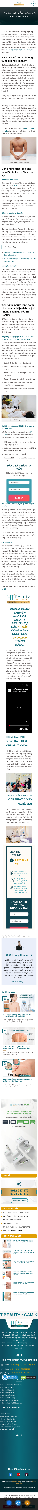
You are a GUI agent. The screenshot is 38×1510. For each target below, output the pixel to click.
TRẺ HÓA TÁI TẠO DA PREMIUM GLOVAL (16, 1213)
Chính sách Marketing (7, 1398)
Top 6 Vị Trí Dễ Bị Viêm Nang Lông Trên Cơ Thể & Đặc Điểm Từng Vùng (18, 1080)
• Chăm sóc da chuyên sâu (10, 1427)
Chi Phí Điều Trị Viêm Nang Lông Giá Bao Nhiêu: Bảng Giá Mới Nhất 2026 (17, 1015)
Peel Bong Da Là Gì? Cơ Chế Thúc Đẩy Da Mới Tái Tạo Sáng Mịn (23, 1283)
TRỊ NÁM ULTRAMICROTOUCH (12, 1220)
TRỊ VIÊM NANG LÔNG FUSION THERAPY (16, 1216)
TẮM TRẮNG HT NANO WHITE (12, 1230)
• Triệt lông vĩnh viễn (7, 1429)
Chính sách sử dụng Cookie (9, 1400)
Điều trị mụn (5, 1414)
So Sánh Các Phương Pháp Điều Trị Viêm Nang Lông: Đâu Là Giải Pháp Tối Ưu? (17, 1047)
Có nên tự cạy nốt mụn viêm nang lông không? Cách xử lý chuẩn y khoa (23, 1293)
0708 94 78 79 (25, 1369)
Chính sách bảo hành (7, 1395)
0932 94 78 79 (15, 1369)
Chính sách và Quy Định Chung (10, 1385)
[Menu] (33, 4)
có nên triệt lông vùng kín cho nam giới (19, 50)
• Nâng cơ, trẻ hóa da (8, 1421)
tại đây (4, 589)
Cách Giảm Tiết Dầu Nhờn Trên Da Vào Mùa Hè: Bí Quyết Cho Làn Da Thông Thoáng (23, 1273)
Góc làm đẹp (16, 11)
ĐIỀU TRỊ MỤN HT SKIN (10, 1223)
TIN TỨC (23, 11)
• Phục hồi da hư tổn (7, 1419)
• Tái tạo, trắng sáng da (8, 1424)
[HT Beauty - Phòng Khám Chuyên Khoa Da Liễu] (19, 3)
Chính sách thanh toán (7, 1392)
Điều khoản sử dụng (7, 1387)
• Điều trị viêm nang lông (9, 1416)
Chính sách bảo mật (7, 1390)
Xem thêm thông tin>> (19, 982)
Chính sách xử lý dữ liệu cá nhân (11, 1403)
